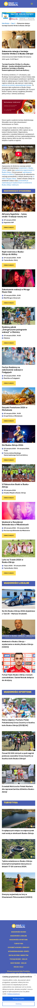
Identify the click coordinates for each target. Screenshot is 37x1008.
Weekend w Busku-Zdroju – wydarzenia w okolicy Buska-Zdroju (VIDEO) (17, 644)
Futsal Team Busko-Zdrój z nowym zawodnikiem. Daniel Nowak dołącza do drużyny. (18, 677)
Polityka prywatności (13, 994)
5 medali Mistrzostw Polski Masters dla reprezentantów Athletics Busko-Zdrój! (18, 789)
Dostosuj (18, 1004)
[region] (18, 990)
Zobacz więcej (9, 227)
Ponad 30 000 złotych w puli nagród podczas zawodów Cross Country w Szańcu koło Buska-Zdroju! (18, 756)
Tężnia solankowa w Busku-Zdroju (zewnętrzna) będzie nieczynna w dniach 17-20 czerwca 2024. (17, 864)
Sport (16, 59)
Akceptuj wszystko (18, 999)
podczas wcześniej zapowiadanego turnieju (16, 85)
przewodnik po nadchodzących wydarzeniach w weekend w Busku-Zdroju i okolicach (17, 183)
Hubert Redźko (18, 57)
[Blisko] (35, 975)
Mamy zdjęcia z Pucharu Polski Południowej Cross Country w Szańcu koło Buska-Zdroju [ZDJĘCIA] (18, 722)
